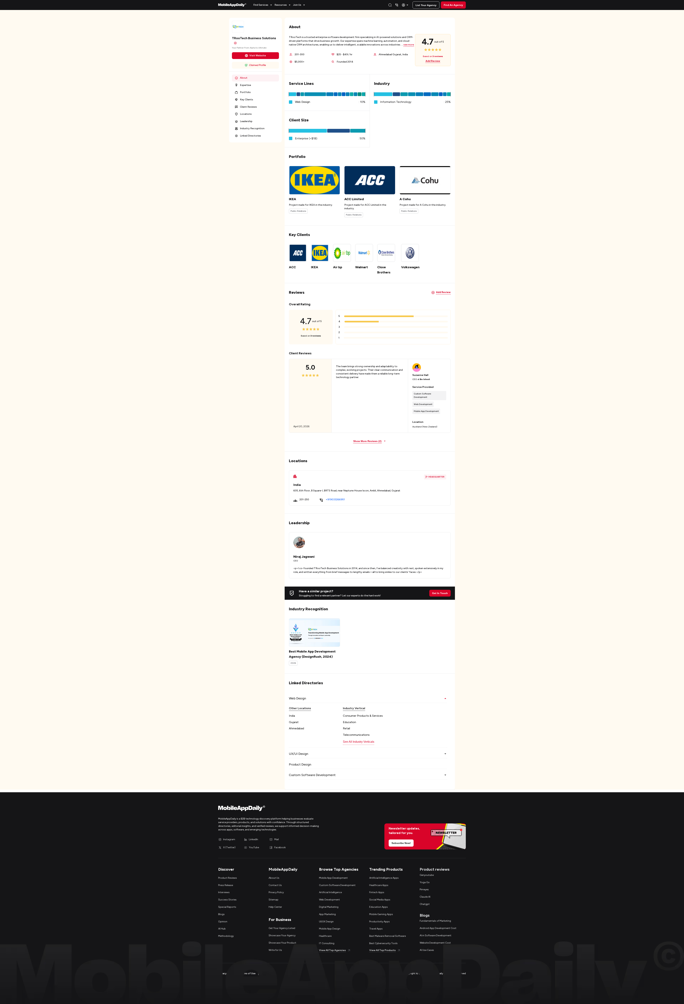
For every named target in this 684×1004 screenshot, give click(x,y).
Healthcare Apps (378, 885)
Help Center (275, 906)
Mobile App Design (329, 928)
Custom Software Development (337, 885)
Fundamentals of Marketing (435, 920)
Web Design (302, 102)
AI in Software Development (435, 935)
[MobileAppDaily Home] (232, 5)
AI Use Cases (427, 950)
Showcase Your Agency (282, 935)
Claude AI (425, 896)
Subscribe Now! (401, 843)
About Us (274, 877)
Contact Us (275, 885)
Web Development (329, 899)
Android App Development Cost (438, 928)
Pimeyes (424, 889)
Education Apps (378, 906)
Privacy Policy (276, 892)
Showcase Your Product (282, 942)
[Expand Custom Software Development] (445, 775)
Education (349, 722)
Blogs (221, 914)
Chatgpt (425, 904)
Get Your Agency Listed (282, 928)
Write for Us (275, 950)
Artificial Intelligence (330, 892)
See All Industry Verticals (358, 741)
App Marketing (327, 914)
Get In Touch (440, 593)
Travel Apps (376, 928)
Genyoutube (427, 875)
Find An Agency (453, 5)
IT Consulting (326, 943)
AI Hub (222, 928)
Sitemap (273, 899)
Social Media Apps (379, 899)
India (292, 715)
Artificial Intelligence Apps (384, 877)
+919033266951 (335, 499)
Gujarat (294, 722)
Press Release (225, 885)
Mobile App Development (333, 877)
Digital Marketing (328, 906)
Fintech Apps (376, 892)
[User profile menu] (405, 5)
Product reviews (434, 869)
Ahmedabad (296, 728)
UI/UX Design (326, 921)
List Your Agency (426, 5)
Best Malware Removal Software (387, 936)
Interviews (224, 892)
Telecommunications (356, 734)
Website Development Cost (435, 942)
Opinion (222, 921)
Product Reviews (227, 877)
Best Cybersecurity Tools (383, 943)
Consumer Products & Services (363, 715)
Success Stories (227, 899)
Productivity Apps (379, 921)
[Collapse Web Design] (445, 698)
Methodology (226, 936)
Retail (346, 728)
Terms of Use (247, 973)
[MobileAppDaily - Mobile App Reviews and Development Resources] (278, 809)
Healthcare (325, 936)
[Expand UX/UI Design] (445, 754)
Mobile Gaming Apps (381, 914)
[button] (263, 5)
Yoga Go (425, 882)
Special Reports (227, 906)
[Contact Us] (396, 5)
